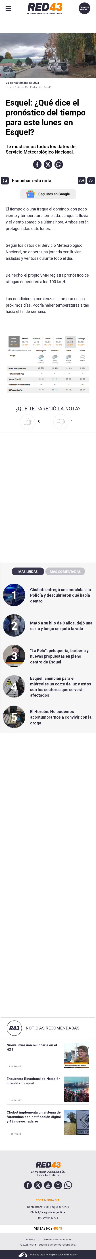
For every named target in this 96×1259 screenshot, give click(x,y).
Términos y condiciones (56, 1239)
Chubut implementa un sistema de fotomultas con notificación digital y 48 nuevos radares (34, 1117)
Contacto (30, 1239)
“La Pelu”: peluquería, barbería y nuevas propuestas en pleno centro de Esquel (59, 656)
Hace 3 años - (16, 87)
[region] (48, 463)
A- (91, 180)
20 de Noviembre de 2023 (22, 83)
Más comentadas (65, 571)
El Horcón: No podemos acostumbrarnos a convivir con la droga (61, 717)
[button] (37, 164)
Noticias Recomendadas (52, 1028)
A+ (82, 180)
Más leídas (28, 571)
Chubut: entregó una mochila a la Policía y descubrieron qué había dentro (60, 595)
